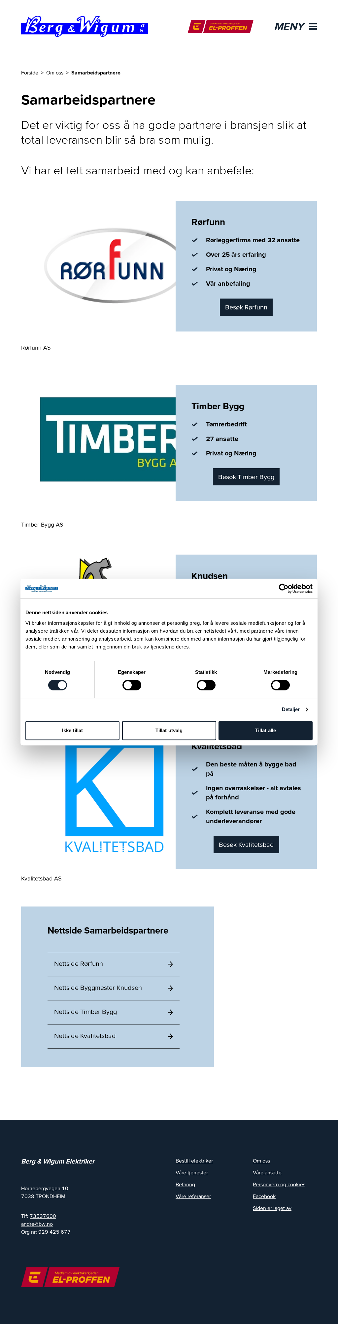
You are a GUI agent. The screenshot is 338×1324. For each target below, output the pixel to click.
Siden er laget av (272, 1208)
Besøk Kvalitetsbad (246, 844)
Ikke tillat (72, 730)
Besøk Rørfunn (246, 307)
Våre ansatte (267, 1172)
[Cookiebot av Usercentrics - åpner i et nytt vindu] (284, 588)
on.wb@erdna (37, 1224)
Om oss (261, 1161)
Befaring (185, 1184)
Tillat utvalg (169, 730)
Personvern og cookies (279, 1184)
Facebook (264, 1196)
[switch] (131, 685)
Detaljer (291, 709)
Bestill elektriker (194, 1161)
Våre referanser (193, 1196)
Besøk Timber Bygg (246, 476)
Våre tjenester (192, 1172)
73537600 (43, 1216)
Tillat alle (265, 730)
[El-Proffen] (221, 26)
